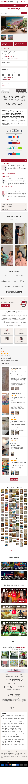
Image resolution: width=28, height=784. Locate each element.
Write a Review (5, 363)
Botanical (8, 723)
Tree (24, 721)
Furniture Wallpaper (6, 742)
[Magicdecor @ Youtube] (12, 649)
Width (3, 73)
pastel (19, 120)
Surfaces (13, 731)
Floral (10, 725)
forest (19, 117)
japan (3, 119)
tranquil (11, 123)
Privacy (16, 676)
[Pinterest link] (21, 680)
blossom (20, 114)
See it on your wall (19, 44)
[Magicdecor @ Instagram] (14, 649)
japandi (6, 119)
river (8, 121)
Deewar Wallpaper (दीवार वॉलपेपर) (17, 733)
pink (5, 121)
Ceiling (20, 723)
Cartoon (16, 723)
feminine (10, 117)
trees (16, 123)
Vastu (7, 720)
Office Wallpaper (15, 729)
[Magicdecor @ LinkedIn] (19, 649)
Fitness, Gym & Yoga (6, 744)
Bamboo (12, 721)
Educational (19, 742)
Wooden (3, 733)
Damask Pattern (5, 725)
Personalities (13, 742)
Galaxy (17, 725)
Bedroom (18, 111)
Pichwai (13, 746)
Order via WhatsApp (4, 44)
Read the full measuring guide (8, 173)
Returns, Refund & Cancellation (19, 675)
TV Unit (17, 746)
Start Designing (5, 305)
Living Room (4, 113)
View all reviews (14, 479)
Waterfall (8, 733)
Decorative (18, 116)
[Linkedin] (17, 680)
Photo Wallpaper (5, 747)
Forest (13, 725)
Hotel (3, 726)
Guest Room (22, 111)
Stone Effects (4, 731)
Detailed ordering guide (6, 186)
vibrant (18, 123)
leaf (16, 119)
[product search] (18, 2)
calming (7, 116)
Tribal (17, 731)
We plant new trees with (14, 705)
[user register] (26, 6)
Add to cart (5, 90)
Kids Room (10, 718)
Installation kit (7, 79)
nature (13, 120)
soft (23, 121)
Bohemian (4, 723)
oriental (16, 120)
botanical (4, 116)
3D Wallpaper (4, 718)
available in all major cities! (14, 9)
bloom (16, 114)
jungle (13, 119)
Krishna (16, 738)
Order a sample (21, 90)
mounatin (4, 120)
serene (21, 121)
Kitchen (9, 739)
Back (24, 13)
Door (12, 744)
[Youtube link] (13, 680)
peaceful (23, 120)
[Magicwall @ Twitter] (17, 649)
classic (14, 116)
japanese (10, 119)
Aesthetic (13, 111)
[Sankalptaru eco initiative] (14, 708)
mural (7, 120)
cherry (11, 116)
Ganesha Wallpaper (6, 738)
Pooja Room (14, 739)
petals (3, 121)
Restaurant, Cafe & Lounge (16, 113)
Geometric (21, 725)
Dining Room (4, 741)
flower (16, 117)
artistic (9, 114)
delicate (22, 116)
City (23, 723)
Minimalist (22, 119)
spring (3, 123)
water (3, 124)
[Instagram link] (15, 680)
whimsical (6, 124)
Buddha (12, 738)
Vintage (20, 731)
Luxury (23, 744)
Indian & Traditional (18, 720)
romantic (11, 121)
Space (21, 729)
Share (4, 48)
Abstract (3, 721)
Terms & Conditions (9, 676)
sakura (14, 121)
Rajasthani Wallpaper (14, 734)
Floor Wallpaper (17, 741)
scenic (17, 121)
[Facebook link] (19, 680)
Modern (3, 746)
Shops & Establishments (6, 729)
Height (13, 73)
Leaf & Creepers (8, 726)
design (3, 117)
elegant (6, 117)
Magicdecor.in (12, 762)
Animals (7, 721)
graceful (22, 117)
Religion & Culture (5, 728)
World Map (11, 720)
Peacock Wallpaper (5, 734)
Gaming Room (21, 739)
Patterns (17, 726)
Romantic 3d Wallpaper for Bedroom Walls (10, 736)
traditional (7, 123)
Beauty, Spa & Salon (19, 721)
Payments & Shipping (6, 675)
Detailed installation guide (7, 199)
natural (10, 120)
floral (13, 117)
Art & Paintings (21, 718)
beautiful (13, 114)
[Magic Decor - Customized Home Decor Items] (7, 2)
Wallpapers (9, 111)
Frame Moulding (17, 744)
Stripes (9, 731)
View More (14, 551)
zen (9, 124)
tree (13, 123)
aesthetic (6, 114)
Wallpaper (23, 123)
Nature (8, 113)
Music (13, 726)
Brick (12, 723)
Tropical (3, 720)
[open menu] (26, 2)
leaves (18, 119)
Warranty (21, 676)
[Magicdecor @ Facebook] (21, 649)
